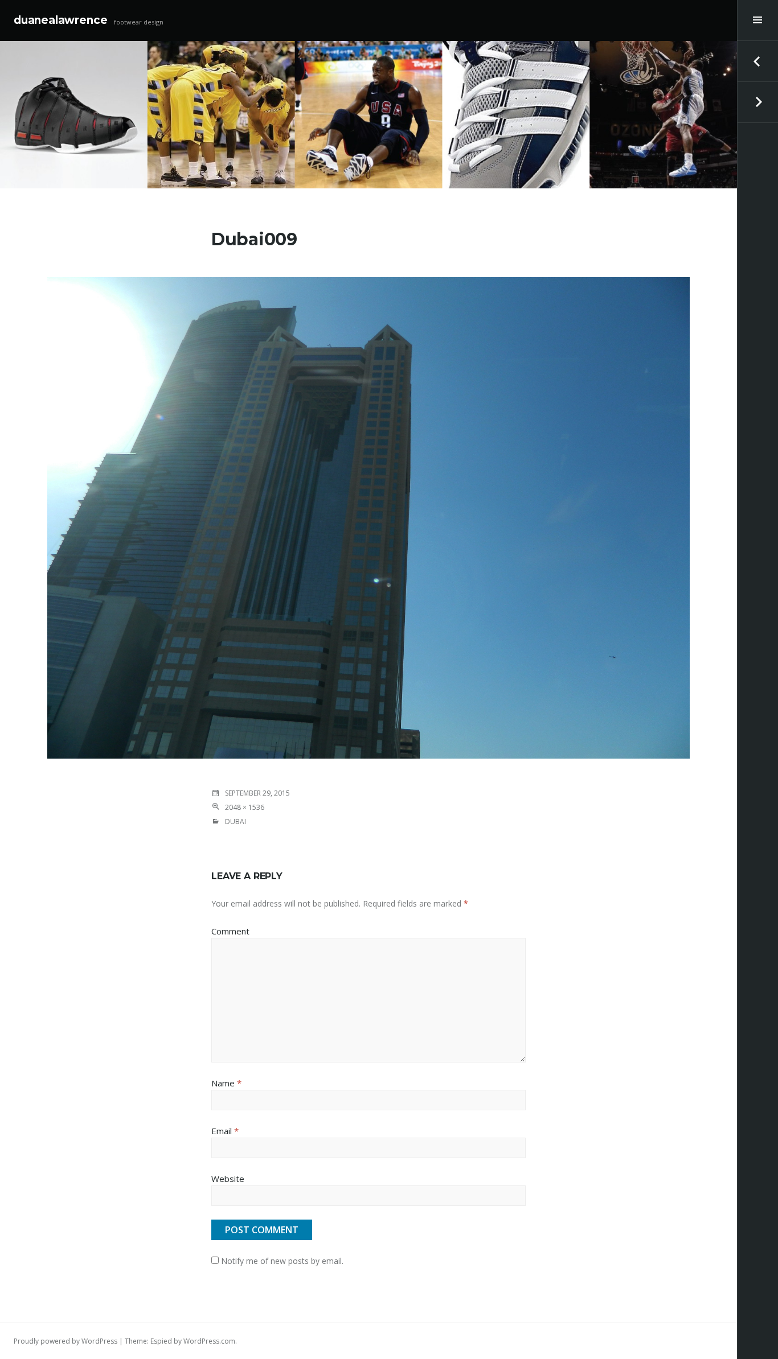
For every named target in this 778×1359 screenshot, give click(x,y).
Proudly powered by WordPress (65, 1341)
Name (226, 1083)
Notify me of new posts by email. (282, 1260)
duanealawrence (60, 20)
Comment (230, 931)
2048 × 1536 (244, 807)
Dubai (235, 821)
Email (225, 1130)
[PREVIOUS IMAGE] (757, 61)
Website (227, 1178)
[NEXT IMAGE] (757, 102)
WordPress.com (209, 1341)
